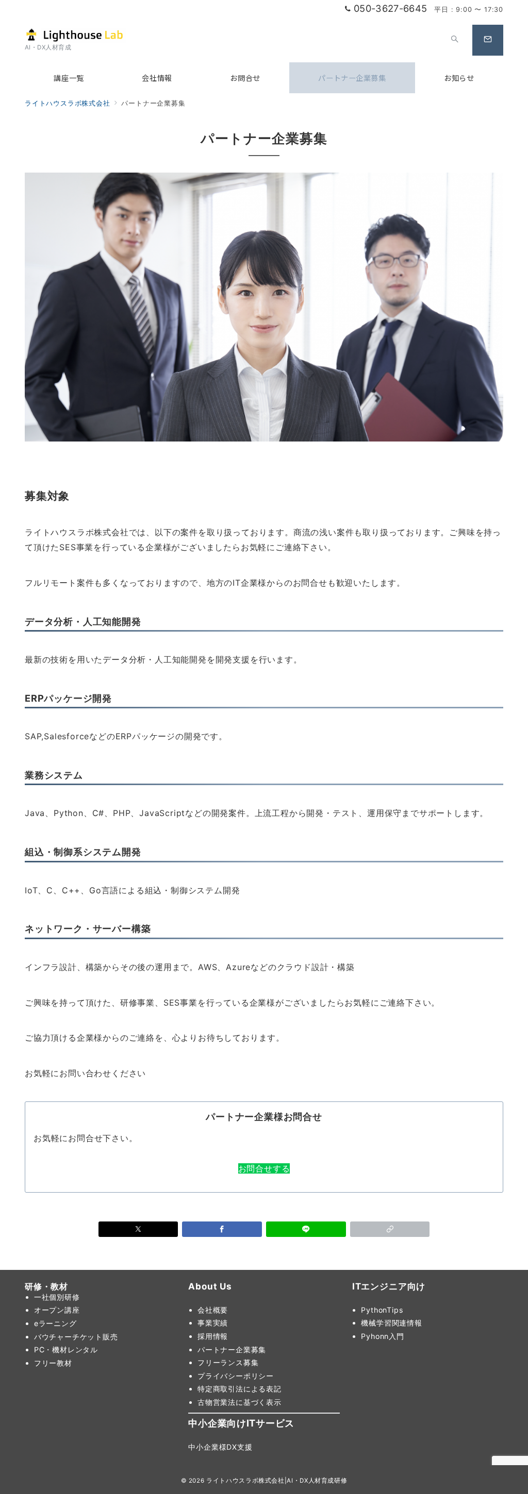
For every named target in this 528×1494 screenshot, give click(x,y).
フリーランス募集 (227, 1362)
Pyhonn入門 (382, 1336)
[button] (390, 1229)
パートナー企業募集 (231, 1349)
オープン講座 (57, 1309)
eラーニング (55, 1323)
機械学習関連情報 (391, 1322)
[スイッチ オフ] (455, 40)
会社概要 (212, 1309)
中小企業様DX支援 (220, 1446)
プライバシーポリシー (235, 1375)
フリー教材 (53, 1363)
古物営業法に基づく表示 (239, 1402)
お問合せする (264, 1168)
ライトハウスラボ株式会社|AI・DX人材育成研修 (276, 1480)
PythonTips (382, 1309)
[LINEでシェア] (306, 1229)
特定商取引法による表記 (239, 1388)
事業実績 (212, 1322)
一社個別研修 (57, 1297)
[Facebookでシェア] (222, 1229)
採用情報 (212, 1336)
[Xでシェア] (138, 1229)
